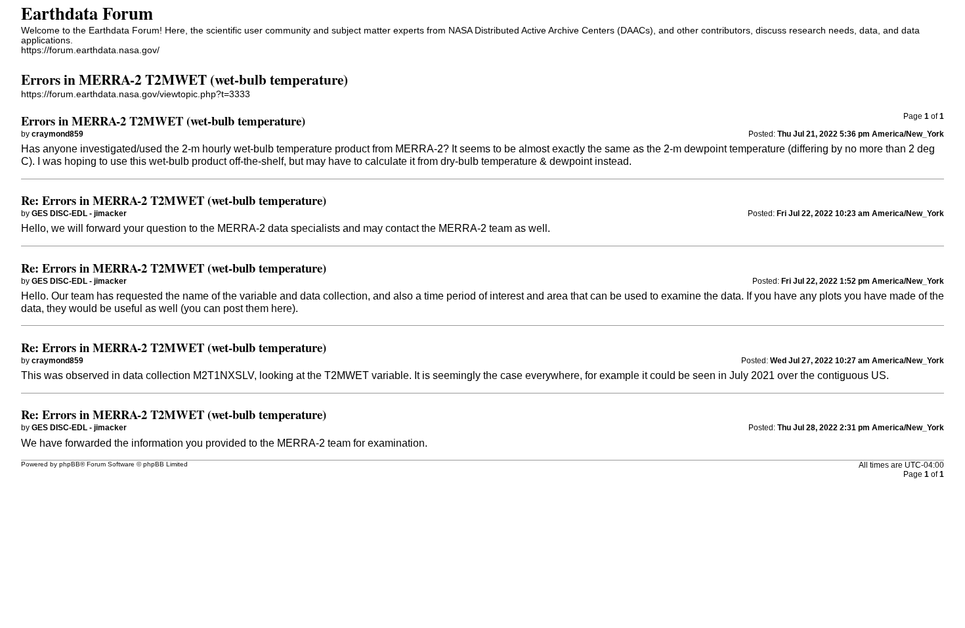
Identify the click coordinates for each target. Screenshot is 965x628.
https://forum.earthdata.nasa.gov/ (90, 50)
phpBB (69, 464)
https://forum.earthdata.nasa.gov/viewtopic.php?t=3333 (135, 94)
